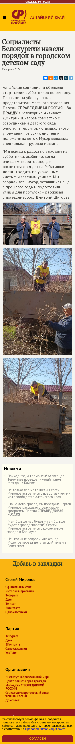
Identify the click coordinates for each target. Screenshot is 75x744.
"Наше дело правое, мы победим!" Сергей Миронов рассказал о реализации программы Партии (37, 509)
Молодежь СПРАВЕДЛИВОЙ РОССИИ (24, 687)
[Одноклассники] (50, 78)
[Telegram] (71, 78)
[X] (61, 78)
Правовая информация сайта (45, 729)
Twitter (10, 603)
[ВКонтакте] (45, 78)
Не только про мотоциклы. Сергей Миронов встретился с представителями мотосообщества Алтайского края (37, 493)
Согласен (37, 738)
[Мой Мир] (56, 78)
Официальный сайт (18, 587)
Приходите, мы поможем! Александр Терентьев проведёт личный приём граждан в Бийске (34, 479)
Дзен (8, 599)
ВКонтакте (12, 607)
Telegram (11, 595)
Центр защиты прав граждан (25, 681)
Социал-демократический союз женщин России (27, 694)
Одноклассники (16, 612)
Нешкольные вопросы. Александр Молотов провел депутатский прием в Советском (35, 542)
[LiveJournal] (66, 78)
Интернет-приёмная (19, 591)
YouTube (11, 652)
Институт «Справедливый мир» (27, 676)
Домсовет (12, 700)
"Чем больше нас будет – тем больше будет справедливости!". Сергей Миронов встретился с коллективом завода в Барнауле (34, 527)
